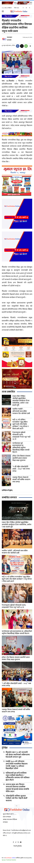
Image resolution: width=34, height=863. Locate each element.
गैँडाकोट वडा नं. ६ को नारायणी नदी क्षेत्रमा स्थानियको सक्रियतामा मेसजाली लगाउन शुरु (18, 754)
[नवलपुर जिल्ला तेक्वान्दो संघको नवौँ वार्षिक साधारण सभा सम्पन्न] (6, 481)
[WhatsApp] (26, 46)
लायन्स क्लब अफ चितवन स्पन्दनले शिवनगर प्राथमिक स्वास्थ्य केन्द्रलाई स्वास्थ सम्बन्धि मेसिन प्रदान (17, 788)
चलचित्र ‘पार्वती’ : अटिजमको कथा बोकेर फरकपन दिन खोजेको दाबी (21, 411)
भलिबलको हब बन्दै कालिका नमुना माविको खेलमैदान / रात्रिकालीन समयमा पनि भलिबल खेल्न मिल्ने (17, 776)
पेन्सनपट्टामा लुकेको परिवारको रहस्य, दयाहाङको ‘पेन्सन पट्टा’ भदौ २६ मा (21, 436)
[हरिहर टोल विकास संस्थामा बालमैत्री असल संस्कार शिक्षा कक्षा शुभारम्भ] (6, 460)
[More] (30, 46)
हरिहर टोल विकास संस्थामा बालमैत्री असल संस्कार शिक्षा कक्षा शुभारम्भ (21, 458)
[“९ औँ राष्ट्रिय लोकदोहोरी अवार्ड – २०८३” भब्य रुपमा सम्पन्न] (6, 470)
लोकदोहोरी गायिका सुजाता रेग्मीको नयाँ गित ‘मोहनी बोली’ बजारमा (17, 798)
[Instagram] (26, 8)
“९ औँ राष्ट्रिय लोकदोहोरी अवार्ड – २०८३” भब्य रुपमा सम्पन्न (21, 469)
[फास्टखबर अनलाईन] (4, 38)
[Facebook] (23, 8)
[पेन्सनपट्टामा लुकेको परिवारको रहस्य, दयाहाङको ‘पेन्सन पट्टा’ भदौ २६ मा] (6, 436)
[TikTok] (16, 842)
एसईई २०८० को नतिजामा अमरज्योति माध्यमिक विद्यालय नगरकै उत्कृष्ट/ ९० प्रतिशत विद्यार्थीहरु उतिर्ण (16, 765)
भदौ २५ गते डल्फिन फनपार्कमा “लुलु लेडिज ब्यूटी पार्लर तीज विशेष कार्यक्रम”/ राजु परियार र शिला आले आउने (20, 424)
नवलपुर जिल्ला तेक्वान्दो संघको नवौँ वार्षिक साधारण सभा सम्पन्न (21, 479)
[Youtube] (20, 842)
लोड (16, 806)
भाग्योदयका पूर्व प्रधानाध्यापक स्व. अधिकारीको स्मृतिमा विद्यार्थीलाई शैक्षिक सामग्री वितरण (20, 448)
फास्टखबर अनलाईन (9, 38)
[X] (29, 8)
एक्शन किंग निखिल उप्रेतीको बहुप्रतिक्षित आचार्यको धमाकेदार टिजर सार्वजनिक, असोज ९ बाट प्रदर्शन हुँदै (20, 401)
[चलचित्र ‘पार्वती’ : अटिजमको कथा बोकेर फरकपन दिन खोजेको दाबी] (6, 413)
